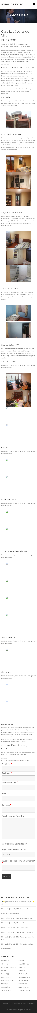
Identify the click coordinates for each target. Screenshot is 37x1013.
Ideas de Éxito (12, 4)
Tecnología (5, 990)
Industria (21, 970)
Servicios (21, 984)
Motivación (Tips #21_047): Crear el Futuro (15, 909)
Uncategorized (23, 990)
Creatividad (22, 964)
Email (5, 793)
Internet (4, 974)
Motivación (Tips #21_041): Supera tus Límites (17, 944)
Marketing (21, 974)
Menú (34, 4)
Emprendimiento (7, 967)
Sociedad (4, 987)
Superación (22, 987)
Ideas (3, 970)
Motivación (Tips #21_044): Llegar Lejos (14, 927)
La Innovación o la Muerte (10, 914)
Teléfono (6, 805)
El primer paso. (6, 949)
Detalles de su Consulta (13, 816)
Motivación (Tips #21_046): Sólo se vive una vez (17, 918)
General (21, 967)
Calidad (21, 961)
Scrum (3, 984)
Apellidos (7, 773)
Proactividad (22, 977)
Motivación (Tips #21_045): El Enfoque (14, 923)
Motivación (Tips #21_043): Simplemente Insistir (17, 932)
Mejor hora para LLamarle (14, 849)
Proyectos (21, 980)
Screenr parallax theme (13, 1010)
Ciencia (3, 964)
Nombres (7, 764)
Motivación (5, 977)
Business (4, 961)
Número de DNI (10, 782)
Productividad (6, 980)
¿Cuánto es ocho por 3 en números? (18, 862)
